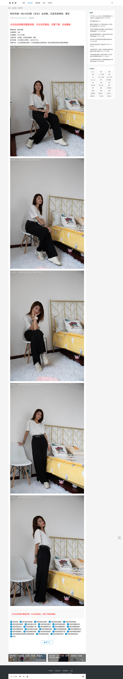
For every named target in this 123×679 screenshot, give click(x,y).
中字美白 (101, 96)
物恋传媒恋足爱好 (46, 624)
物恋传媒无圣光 (17, 626)
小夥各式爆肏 (110, 93)
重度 (101, 88)
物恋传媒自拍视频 (46, 631)
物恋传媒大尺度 (31, 624)
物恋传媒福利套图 (47, 629)
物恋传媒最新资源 (18, 629)
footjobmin (93, 80)
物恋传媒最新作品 (46, 626)
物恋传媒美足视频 (31, 631)
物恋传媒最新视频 (75, 626)
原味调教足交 (110, 80)
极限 (101, 90)
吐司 (93, 82)
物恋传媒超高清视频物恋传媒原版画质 (23, 634)
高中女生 (109, 96)
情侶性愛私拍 (93, 96)
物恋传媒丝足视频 (42, 622)
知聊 (109, 71)
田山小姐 (101, 85)
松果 (109, 74)
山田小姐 (93, 85)
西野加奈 (109, 88)
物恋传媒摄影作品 (75, 624)
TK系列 (50, 3)
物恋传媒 (31, 18)
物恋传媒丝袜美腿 (27, 622)
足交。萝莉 (109, 77)
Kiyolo (92, 71)
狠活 (93, 88)
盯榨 (101, 80)
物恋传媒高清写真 (58, 634)
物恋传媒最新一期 (31, 626)
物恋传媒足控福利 (44, 634)
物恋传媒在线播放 (56, 622)
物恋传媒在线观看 (71, 622)
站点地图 (69, 673)
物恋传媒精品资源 (61, 629)
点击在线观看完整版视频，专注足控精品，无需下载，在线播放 (40, 24)
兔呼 (93, 74)
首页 (24, 3)
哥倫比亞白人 (101, 93)
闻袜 (109, 90)
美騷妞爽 (93, 93)
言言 (14, 636)
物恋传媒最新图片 (60, 626)
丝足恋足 (30, 3)
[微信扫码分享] (20, 676)
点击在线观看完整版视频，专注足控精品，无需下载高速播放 (33, 614)
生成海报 (14, 676)
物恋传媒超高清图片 (75, 631)
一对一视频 (101, 74)
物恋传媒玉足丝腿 (32, 629)
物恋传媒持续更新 (60, 624)
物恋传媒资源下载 (60, 631)
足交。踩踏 (101, 77)
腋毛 (109, 85)
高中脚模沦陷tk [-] (95, 21)
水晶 (101, 82)
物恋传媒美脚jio (17, 631)
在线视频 (37, 3)
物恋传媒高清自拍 (73, 634)
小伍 (93, 77)
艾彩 (44, 3)
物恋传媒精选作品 (76, 629)
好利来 (93, 90)
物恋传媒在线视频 (18, 624)
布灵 (101, 71)
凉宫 (109, 82)
